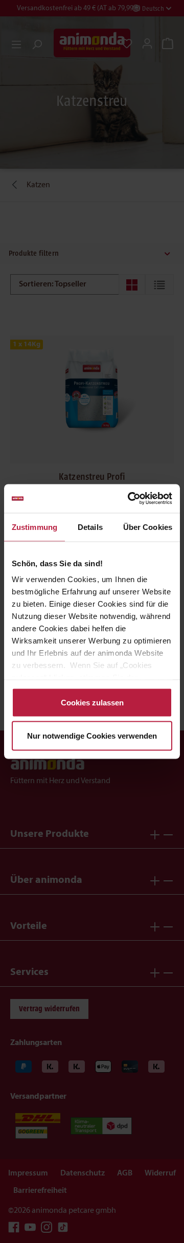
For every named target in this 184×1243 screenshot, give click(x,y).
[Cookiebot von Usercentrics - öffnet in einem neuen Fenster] (129, 498)
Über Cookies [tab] (147, 526)
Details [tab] (90, 526)
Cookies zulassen (92, 702)
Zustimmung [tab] (34, 526)
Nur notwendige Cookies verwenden (92, 735)
